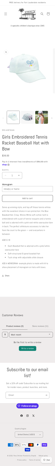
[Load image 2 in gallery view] (27, 117)
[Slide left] (3, 118)
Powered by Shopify (29, 456)
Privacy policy (21, 460)
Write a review (27, 348)
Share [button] (7, 275)
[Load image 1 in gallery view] (13, 117)
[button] (6, 14)
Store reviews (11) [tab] (40, 326)
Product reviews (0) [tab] (15, 326)
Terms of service (34, 460)
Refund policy (43, 456)
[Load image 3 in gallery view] (41, 117)
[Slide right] (52, 118)
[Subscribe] (46, 395)
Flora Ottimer (18, 456)
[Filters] (5, 334)
